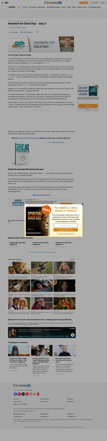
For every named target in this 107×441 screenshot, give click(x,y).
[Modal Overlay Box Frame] (53, 220)
